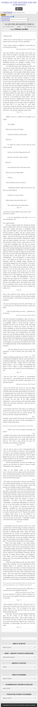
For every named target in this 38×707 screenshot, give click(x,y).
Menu (20, 9)
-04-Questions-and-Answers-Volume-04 (19, 24)
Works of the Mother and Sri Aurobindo (19, 3)
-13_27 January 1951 (8, 26)
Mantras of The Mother (19, 663)
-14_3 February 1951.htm (19, 29)
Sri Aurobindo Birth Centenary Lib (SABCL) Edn (19, 684)
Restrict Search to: (6, 16)
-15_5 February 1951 (30, 26)
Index (19, 26)
